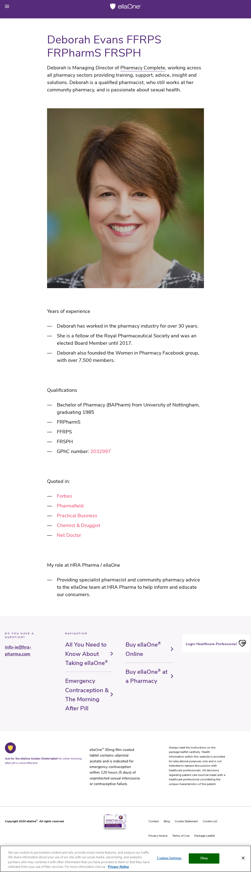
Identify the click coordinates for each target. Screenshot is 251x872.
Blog (167, 821)
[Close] (243, 858)
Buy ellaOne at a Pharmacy (146, 676)
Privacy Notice (158, 836)
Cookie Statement (186, 821)
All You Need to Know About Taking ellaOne (86, 654)
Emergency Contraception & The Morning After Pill (87, 694)
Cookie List (210, 821)
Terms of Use (180, 836)
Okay (204, 858)
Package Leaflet (204, 836)
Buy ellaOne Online (143, 649)
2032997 (100, 451)
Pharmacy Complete (142, 67)
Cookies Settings (169, 858)
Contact (154, 821)
